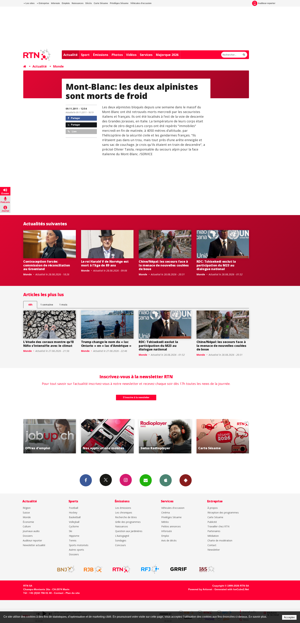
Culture (27, 526)
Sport (85, 55)
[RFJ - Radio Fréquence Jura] (150, 569)
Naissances (78, 3)
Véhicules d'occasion (140, 3)
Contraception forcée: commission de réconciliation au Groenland (46, 265)
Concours (120, 545)
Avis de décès (169, 540)
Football (73, 508)
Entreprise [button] (43, 3)
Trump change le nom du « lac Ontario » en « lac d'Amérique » (106, 344)
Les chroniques (123, 512)
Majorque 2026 (167, 55)
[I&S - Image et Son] (207, 569)
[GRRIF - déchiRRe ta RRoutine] (178, 569)
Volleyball (74, 522)
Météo (165, 522)
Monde (58, 66)
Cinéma (165, 512)
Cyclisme (74, 526)
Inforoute (55, 3)
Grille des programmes (128, 522)
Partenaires (213, 531)
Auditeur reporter (32, 540)
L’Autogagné (122, 535)
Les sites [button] (30, 3)
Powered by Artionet (200, 589)
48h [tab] (30, 304)
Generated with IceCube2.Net (231, 589)
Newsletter (213, 549)
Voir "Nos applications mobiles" (107, 436)
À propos (212, 508)
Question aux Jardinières (128, 531)
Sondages (120, 540)
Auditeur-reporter (266, 3)
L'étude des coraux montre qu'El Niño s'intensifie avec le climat (48, 344)
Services (146, 55)
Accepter (289, 617)
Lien (74, 131)
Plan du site (73, 593)
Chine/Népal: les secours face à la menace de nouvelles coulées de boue (164, 265)
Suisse (26, 512)
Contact (211, 545)
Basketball (75, 517)
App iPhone (166, 480)
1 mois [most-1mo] (63, 304)
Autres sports (76, 549)
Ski (70, 531)
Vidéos (131, 55)
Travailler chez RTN (218, 526)
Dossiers (28, 535)
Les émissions (123, 508)
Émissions (100, 55)
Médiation (213, 535)
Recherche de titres (126, 517)
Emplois (66, 3)
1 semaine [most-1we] (46, 304)
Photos (117, 55)
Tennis (72, 540)
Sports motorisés (78, 545)
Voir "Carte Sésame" (223, 436)
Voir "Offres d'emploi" (49, 436)
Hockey (73, 512)
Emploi (165, 535)
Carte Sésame (101, 3)
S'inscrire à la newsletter (136, 397)
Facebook (86, 480)
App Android (186, 480)
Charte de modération (219, 540)
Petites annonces (171, 526)
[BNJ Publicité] (65, 569)
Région (27, 508)
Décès (88, 3)
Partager (75, 118)
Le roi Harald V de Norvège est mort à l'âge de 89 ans (105, 263)
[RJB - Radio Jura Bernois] (93, 569)
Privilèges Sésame (119, 3)
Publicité (212, 522)
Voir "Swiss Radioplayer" (165, 436)
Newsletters (146, 480)
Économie (28, 522)
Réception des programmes (223, 512)
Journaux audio (31, 531)
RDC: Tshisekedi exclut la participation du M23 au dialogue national (216, 265)
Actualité (70, 55)
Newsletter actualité (34, 545)
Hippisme (74, 535)
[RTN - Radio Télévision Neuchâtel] (122, 569)
